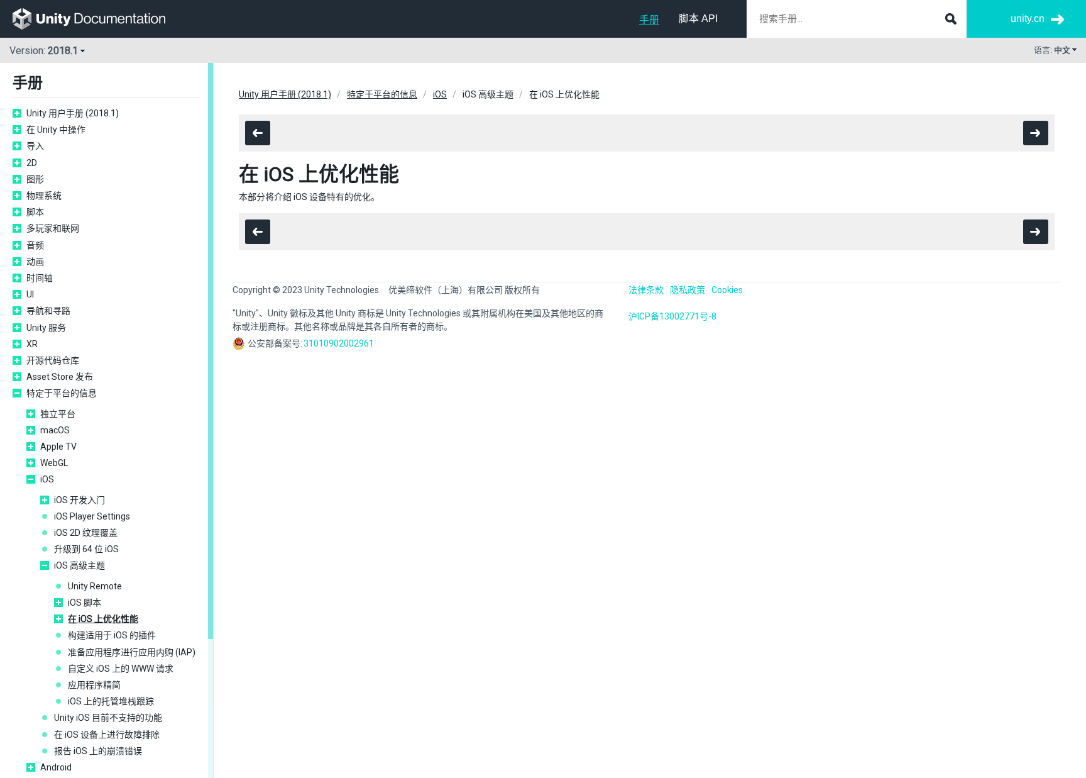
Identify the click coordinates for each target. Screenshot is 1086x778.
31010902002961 (339, 343)
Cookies (727, 290)
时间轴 (39, 278)
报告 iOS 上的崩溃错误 (98, 751)
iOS (47, 479)
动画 (35, 262)
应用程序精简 (94, 685)
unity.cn (1028, 18)
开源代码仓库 (52, 360)
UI (30, 294)
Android (56, 767)
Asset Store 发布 (59, 377)
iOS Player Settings (92, 516)
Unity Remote (95, 586)
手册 (649, 19)
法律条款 (646, 290)
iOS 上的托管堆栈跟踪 (111, 701)
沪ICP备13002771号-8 (672, 316)
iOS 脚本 (84, 602)
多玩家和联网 (52, 228)
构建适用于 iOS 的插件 (112, 635)
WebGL (54, 463)
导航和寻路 (48, 311)
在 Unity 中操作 (55, 130)
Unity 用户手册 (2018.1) (72, 113)
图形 (35, 179)
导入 (35, 146)
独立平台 (57, 414)
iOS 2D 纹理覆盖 (86, 533)
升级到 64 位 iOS (86, 549)
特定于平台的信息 (61, 393)
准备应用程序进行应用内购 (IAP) (131, 652)
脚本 (35, 212)
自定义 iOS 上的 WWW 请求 (120, 669)
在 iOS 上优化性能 (103, 619)
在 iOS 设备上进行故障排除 (107, 735)
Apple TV (58, 447)
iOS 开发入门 (79, 500)
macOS (55, 430)
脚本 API (698, 18)
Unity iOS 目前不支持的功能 (108, 718)
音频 (35, 245)
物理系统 (44, 196)
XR (32, 344)
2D (31, 163)
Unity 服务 (46, 328)
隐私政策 (687, 290)
